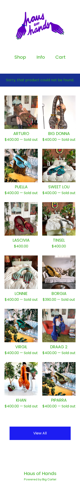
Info (40, 57)
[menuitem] (20, 57)
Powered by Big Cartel (40, 479)
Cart (60, 57)
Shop (20, 57)
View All (40, 433)
